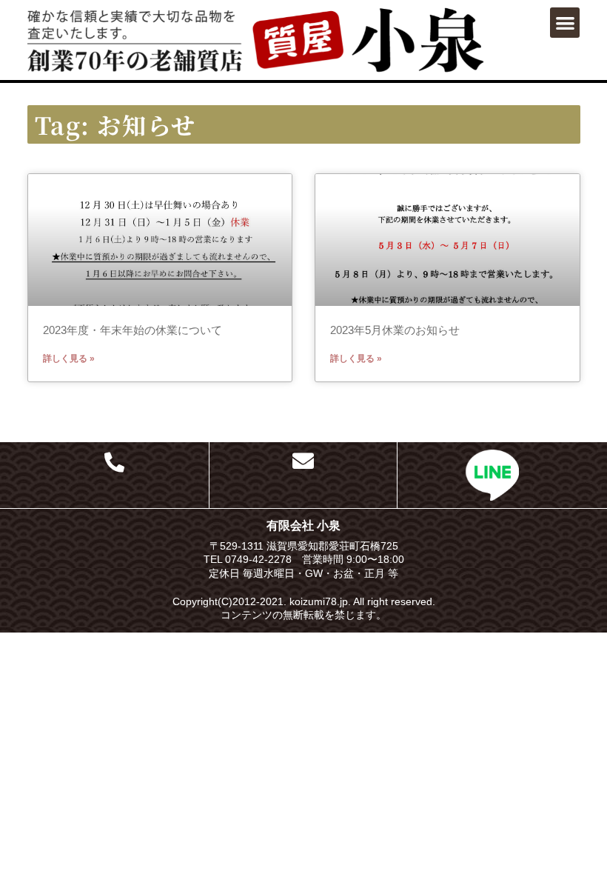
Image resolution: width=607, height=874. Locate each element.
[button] (565, 22)
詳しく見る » (69, 358)
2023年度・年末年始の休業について (132, 330)
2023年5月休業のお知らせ (395, 330)
